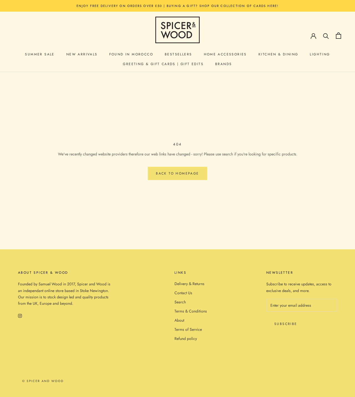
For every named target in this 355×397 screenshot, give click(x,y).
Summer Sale (39, 54)
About (179, 320)
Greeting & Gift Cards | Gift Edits (163, 64)
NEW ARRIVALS (82, 54)
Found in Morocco (131, 54)
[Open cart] (338, 35)
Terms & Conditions (190, 311)
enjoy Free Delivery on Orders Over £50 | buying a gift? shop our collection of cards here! (178, 6)
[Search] (326, 36)
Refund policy (185, 338)
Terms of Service (188, 329)
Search (180, 302)
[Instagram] (20, 315)
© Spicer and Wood (43, 381)
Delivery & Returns (189, 283)
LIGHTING (320, 54)
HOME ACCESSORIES (225, 54)
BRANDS (223, 64)
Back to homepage (177, 173)
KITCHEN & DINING (278, 54)
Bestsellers (178, 54)
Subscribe (285, 323)
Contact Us (183, 293)
